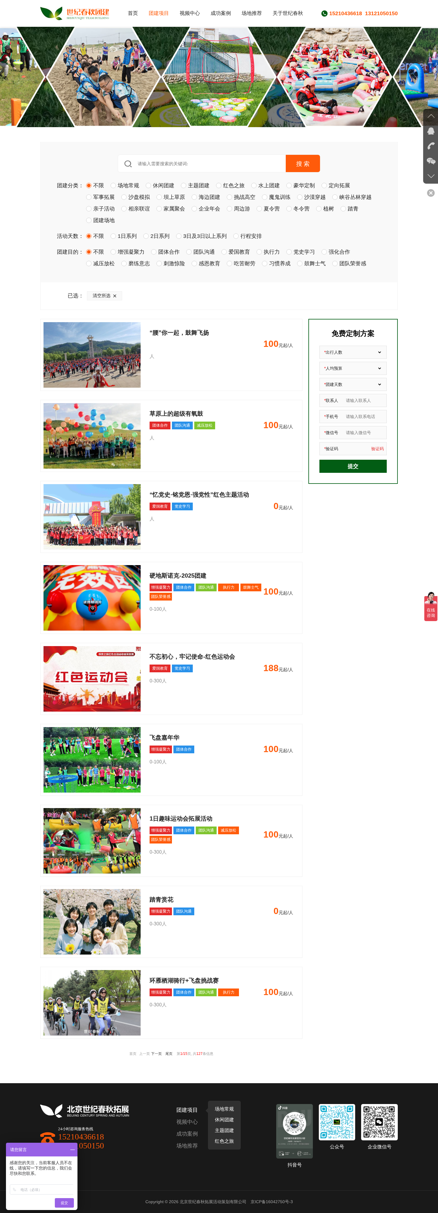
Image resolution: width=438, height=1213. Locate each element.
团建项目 (159, 13)
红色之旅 (224, 1141)
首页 (133, 13)
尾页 (169, 1054)
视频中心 (190, 13)
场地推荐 (252, 13)
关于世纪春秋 (288, 13)
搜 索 (303, 163)
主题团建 (224, 1130)
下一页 (156, 1054)
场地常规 (224, 1108)
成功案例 (221, 13)
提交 (353, 466)
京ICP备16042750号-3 (272, 1201)
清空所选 (102, 295)
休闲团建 (224, 1119)
